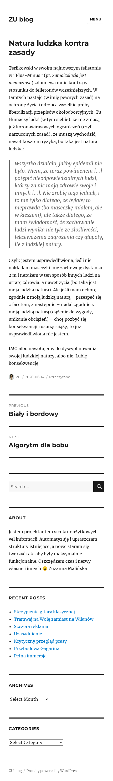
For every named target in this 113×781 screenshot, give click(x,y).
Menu (95, 19)
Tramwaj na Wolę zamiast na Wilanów (53, 619)
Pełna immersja (30, 655)
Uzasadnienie (28, 633)
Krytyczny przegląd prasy (40, 641)
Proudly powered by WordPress (53, 771)
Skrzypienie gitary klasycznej (44, 611)
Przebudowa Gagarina (36, 648)
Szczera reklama (31, 626)
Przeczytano (59, 377)
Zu (18, 377)
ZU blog (21, 19)
